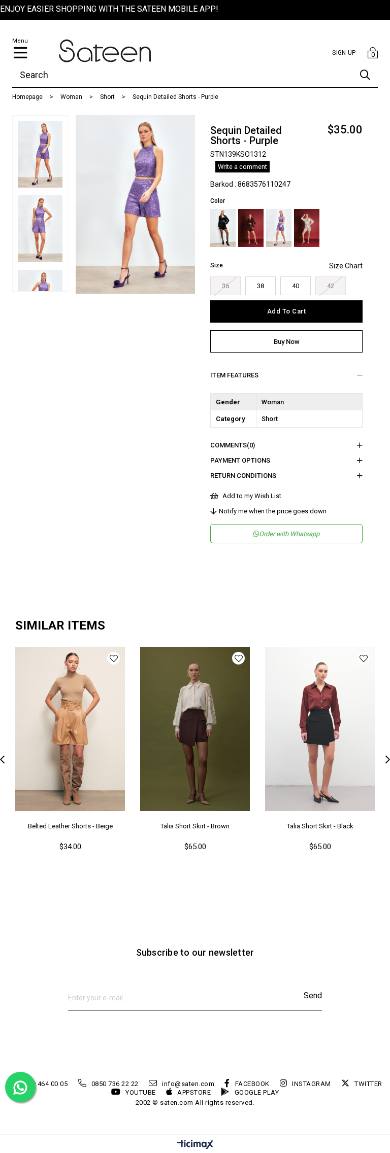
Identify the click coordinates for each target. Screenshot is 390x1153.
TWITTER (368, 1084)
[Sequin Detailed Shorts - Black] (223, 228)
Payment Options (240, 460)
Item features (234, 375)
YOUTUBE (140, 1092)
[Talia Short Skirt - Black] (320, 729)
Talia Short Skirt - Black (320, 826)
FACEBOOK (252, 1084)
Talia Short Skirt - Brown (195, 826)
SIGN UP (343, 52)
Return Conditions (243, 475)
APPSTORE (194, 1092)
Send (313, 995)
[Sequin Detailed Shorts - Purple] (278, 228)
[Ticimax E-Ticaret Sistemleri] (195, 1145)
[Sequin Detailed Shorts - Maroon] (251, 228)
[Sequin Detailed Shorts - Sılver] (306, 228)
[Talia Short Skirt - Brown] (195, 729)
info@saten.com (188, 1084)
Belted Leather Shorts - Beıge (70, 826)
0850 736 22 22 (115, 1084)
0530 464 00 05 (44, 1084)
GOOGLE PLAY (257, 1092)
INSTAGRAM (311, 1084)
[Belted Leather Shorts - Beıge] (70, 729)
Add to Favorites (113, 658)
